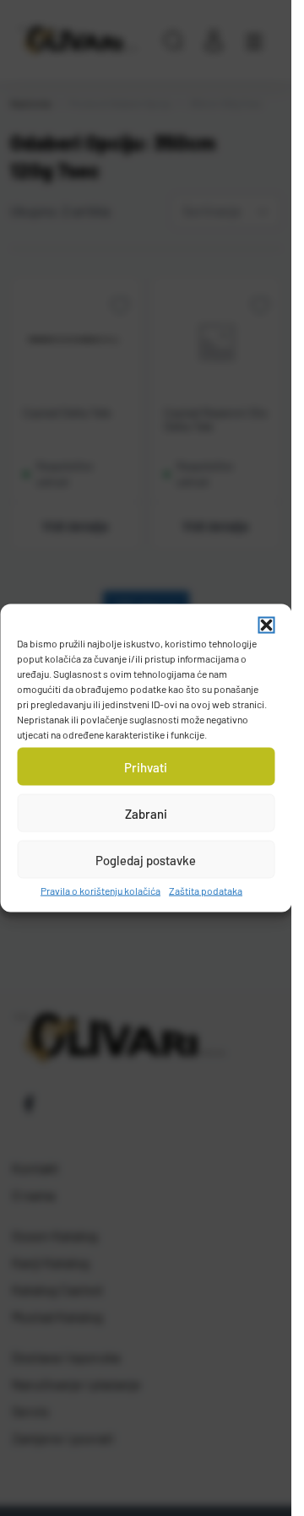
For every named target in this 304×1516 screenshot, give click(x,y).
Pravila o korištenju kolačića (100, 890)
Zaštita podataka (205, 890)
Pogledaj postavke (145, 859)
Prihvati (145, 766)
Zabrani (146, 812)
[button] (266, 625)
